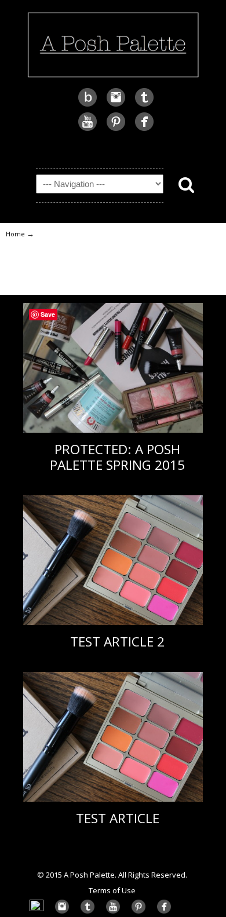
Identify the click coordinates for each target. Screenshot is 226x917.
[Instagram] (115, 105)
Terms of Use (112, 890)
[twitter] (144, 105)
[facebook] (144, 129)
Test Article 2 (117, 642)
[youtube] (87, 129)
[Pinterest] (115, 129)
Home (15, 233)
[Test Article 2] (113, 622)
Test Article (117, 818)
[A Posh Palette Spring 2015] (113, 430)
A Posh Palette (113, 43)
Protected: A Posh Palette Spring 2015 (117, 457)
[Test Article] (113, 799)
